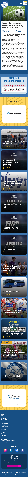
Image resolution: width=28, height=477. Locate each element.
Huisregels (3, 435)
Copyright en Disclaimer (6, 472)
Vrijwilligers (3, 429)
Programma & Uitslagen (6, 417)
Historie (3, 432)
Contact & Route (5, 419)
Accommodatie (4, 433)
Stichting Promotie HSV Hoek (8, 440)
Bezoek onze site (12, 466)
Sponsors (3, 431)
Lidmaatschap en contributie (8, 428)
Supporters (3, 418)
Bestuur (3, 425)
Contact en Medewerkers (21, 472)
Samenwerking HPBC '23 (7, 426)
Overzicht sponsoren (6, 442)
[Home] (5, 3)
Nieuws (3, 415)
